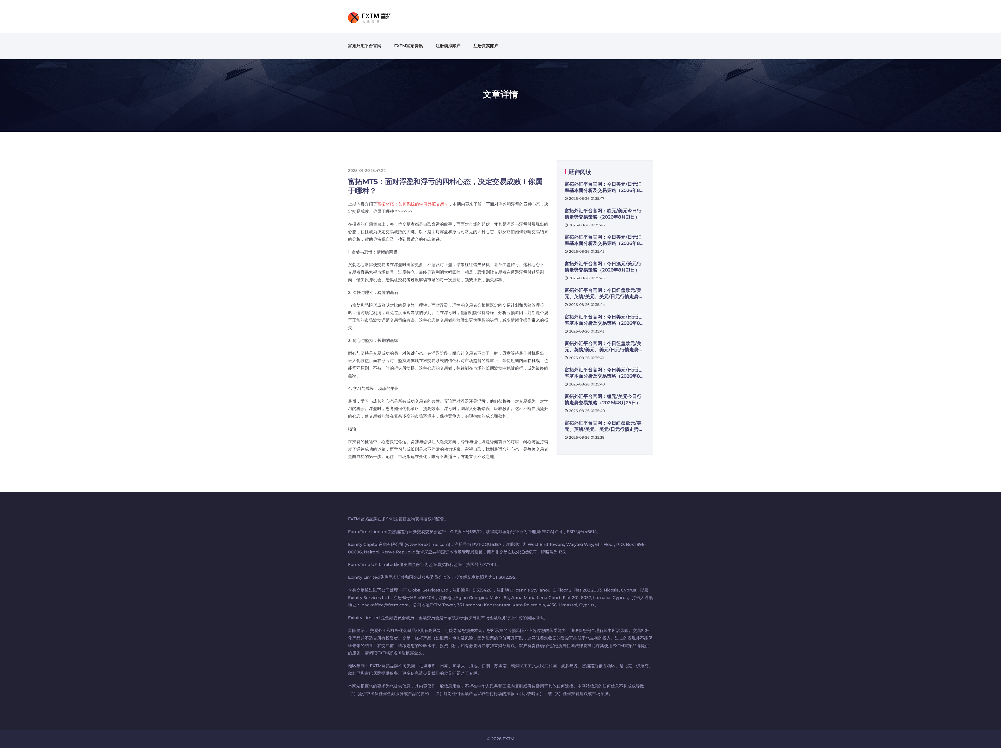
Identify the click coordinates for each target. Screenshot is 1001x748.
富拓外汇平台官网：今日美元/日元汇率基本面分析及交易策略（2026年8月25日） (605, 373)
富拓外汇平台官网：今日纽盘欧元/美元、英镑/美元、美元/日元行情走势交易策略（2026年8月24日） (604, 347)
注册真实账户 (485, 45)
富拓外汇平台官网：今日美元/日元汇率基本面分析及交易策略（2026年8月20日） (605, 187)
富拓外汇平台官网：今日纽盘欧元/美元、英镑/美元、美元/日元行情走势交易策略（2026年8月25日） (604, 426)
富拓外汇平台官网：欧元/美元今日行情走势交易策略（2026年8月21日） (603, 214)
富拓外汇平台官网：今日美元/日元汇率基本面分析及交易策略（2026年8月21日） (605, 240)
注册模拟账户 (448, 45)
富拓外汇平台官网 (364, 45)
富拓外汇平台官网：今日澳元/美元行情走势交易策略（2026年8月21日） (603, 267)
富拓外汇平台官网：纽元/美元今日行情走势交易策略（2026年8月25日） (603, 400)
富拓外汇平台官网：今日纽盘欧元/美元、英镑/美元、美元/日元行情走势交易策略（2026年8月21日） (604, 293)
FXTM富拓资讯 (408, 45)
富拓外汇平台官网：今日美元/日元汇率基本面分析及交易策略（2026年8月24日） (605, 320)
